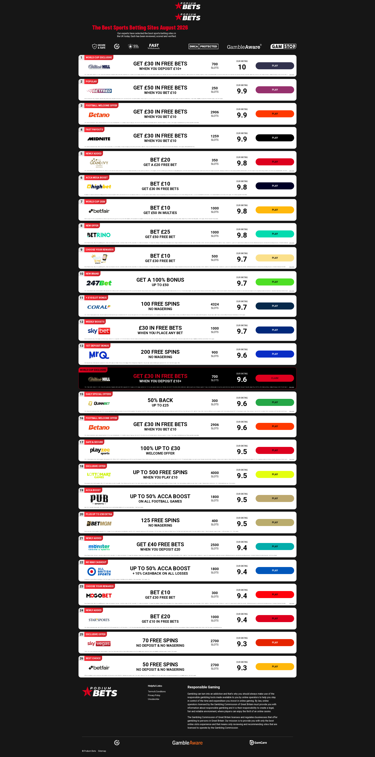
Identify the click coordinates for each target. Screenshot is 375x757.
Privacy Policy (154, 695)
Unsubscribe (153, 699)
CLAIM (274, 378)
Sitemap (102, 751)
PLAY (275, 65)
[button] (187, 66)
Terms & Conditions (157, 691)
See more (291, 74)
